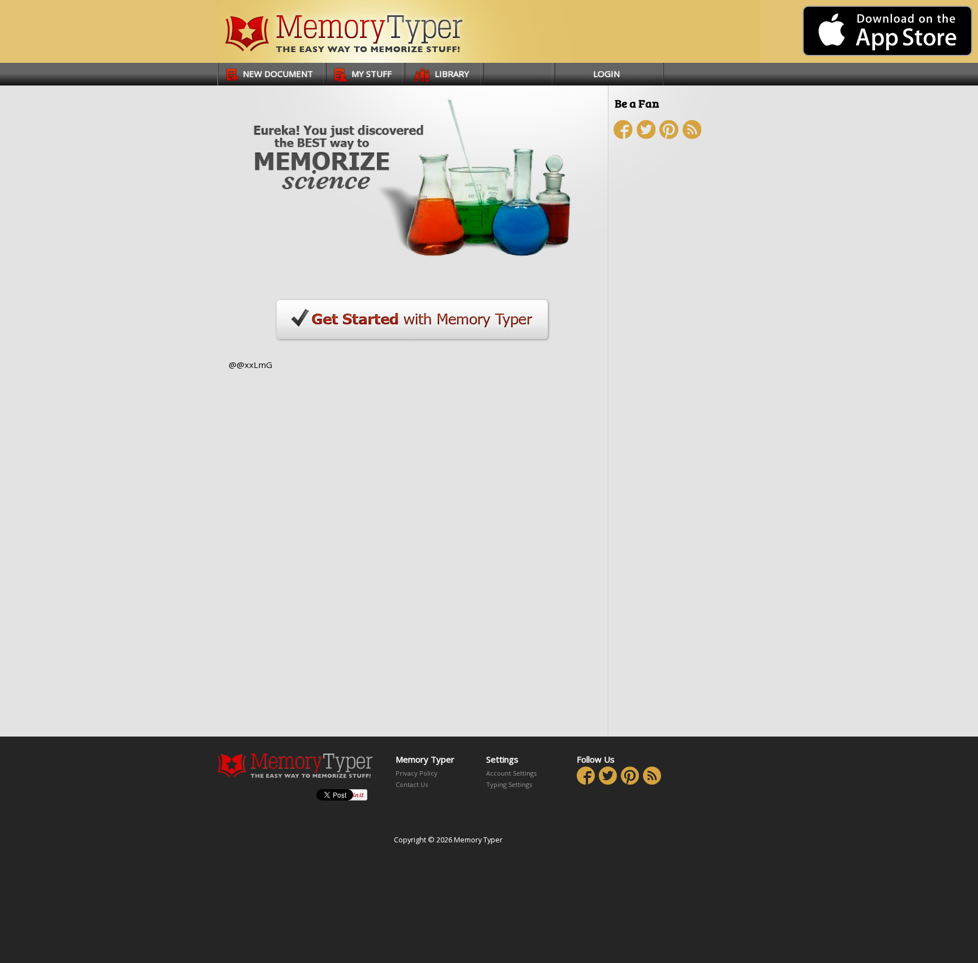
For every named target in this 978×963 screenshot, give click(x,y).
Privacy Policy (416, 773)
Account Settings (511, 773)
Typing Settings (509, 784)
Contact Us (412, 784)
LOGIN (606, 73)
